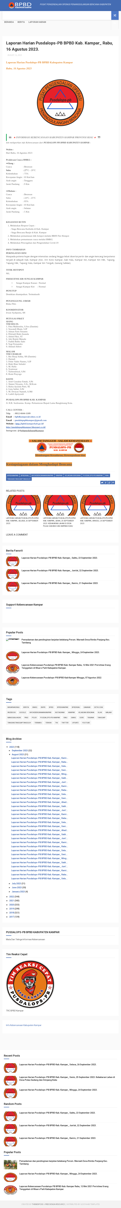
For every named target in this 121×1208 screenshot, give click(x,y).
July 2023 (16, 883)
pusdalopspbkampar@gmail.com (31, 420)
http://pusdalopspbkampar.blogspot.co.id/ (26, 427)
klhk (100, 712)
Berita (21, 22)
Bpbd (51, 707)
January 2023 (18, 891)
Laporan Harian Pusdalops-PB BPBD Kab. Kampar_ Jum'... (39, 782)
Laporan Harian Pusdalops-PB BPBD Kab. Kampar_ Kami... (39, 758)
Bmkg (34, 707)
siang (73, 718)
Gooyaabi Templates (90, 1204)
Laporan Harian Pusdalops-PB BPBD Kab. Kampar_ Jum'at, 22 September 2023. (60, 570)
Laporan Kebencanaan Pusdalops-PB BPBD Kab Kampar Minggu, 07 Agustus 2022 (61, 677)
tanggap (101, 718)
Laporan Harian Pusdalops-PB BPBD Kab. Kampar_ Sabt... (39, 778)
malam (109, 712)
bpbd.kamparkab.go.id (32, 423)
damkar (87, 707)
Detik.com (98, 707)
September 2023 (20, 750)
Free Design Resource (55, 1204)
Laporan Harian (37, 22)
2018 (11, 912)
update (75, 723)
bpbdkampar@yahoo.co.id (27, 417)
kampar (59, 475)
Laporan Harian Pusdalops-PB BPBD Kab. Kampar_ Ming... (39, 774)
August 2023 (18, 754)
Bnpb (43, 707)
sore (82, 718)
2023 (11, 747)
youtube (86, 723)
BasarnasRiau (14, 707)
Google (22, 712)
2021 (11, 900)
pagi (26, 718)
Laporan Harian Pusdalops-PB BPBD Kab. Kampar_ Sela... (39, 766)
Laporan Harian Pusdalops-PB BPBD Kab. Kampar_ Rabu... (39, 762)
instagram (59, 712)
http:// (18, 423)
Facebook (12, 712)
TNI (56, 723)
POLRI (34, 718)
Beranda (9, 22)
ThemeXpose (37, 1204)
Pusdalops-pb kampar (93, 475)
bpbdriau (25, 475)
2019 (11, 909)
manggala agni (14, 718)
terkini (48, 723)
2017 (11, 917)
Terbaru (38, 723)
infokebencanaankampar (42, 475)
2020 (11, 905)
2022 (11, 896)
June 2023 (17, 887)
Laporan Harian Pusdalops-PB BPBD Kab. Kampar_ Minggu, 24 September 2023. (96, 520)
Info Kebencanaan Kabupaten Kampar (23, 1025)
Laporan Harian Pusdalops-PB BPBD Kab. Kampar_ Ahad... (39, 802)
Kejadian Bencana (73, 475)
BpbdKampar (12, 475)
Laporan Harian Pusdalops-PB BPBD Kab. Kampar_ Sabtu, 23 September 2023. (60, 558)
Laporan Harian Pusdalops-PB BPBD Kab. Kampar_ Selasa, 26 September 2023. (22, 520)
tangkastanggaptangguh (19, 479)
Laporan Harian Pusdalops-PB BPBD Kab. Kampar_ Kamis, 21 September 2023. (60, 583)
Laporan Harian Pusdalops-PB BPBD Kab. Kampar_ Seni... (39, 770)
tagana (90, 718)
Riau (107, 475)
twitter (65, 723)
